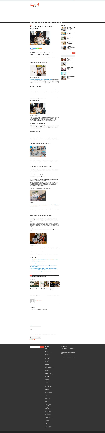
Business (31, 25)
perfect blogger (56, 275)
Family (46, 376)
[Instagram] (74, 0)
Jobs (46, 395)
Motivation (47, 398)
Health (46, 385)
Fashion (46, 377)
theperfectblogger (43, 276)
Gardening (46, 383)
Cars (46, 361)
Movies (46, 399)
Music (46, 401)
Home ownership (47, 392)
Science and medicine (48, 417)
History (46, 389)
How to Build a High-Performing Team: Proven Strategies (54, 288)
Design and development (48, 367)
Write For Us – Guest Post (58, 22)
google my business (44, 275)
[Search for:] (68, 53)
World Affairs (47, 427)
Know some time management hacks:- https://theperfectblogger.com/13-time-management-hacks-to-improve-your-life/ (43, 265)
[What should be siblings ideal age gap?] (63, 76)
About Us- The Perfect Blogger (38, 22)
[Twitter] (73, 0)
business (33, 275)
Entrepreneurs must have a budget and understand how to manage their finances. (41, 79)
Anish (35, 29)
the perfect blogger (37, 276)
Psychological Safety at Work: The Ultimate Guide (44, 288)
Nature (46, 402)
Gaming (46, 382)
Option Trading (47, 404)
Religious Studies (47, 414)
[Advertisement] (52, 15)
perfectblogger (32, 276)
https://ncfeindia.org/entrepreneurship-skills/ (38, 261)
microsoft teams (51, 275)
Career (46, 360)
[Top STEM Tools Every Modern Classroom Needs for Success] (63, 46)
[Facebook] (72, 0)
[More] (40, 48)
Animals (46, 348)
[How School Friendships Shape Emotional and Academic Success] (63, 41)
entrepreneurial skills (38, 275)
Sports (46, 420)
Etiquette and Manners (48, 374)
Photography (47, 407)
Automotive (47, 354)
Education (46, 371)
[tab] (63, 56)
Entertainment (47, 373)
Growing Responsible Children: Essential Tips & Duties (70, 37)
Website (31, 329)
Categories (46, 22)
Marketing (46, 396)
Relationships (47, 411)
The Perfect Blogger (36, 431)
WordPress (70, 431)
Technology (47, 421)
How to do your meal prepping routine (70, 59)
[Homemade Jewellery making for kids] (63, 67)
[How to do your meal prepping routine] (63, 58)
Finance (46, 379)
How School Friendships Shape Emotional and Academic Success (70, 42)
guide (48, 275)
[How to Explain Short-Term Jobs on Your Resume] (63, 27)
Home (31, 22)
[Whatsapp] (37, 48)
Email (31, 325)
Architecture (47, 349)
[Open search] (75, 22)
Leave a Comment (39, 29)
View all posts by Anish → (39, 300)
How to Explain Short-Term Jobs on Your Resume (71, 28)
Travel (46, 423)
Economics (46, 370)
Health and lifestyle (48, 386)
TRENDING (47, 424)
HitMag (74, 431)
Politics (46, 408)
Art (45, 351)
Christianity (47, 364)
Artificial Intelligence (48, 352)
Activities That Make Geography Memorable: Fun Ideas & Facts (71, 33)
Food (46, 380)
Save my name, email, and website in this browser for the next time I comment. (43, 334)
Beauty (46, 355)
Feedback (51, 22)
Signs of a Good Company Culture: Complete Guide (33, 288)
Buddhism (46, 357)
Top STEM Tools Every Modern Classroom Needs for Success (71, 47)
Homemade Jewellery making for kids (70, 68)
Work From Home (48, 426)
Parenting (46, 405)
